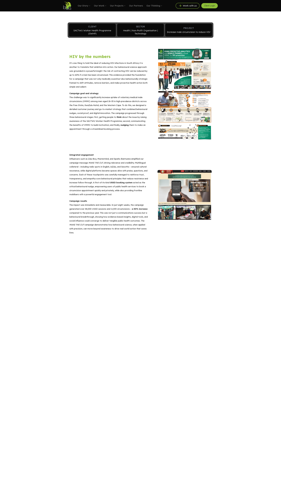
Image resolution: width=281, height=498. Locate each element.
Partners (136, 5)
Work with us (190, 5)
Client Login (209, 5)
